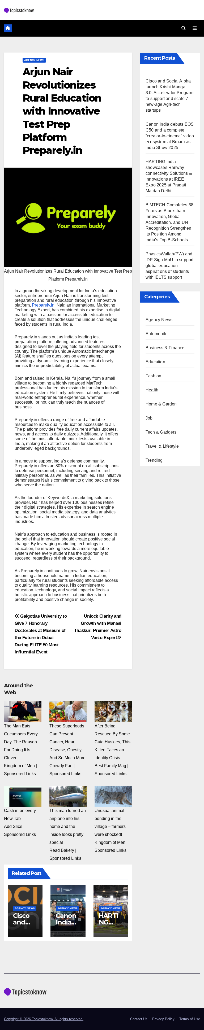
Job (149, 418)
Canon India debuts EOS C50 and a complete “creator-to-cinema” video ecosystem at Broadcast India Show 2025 (170, 136)
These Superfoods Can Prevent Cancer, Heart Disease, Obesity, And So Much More (67, 742)
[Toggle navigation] (194, 28)
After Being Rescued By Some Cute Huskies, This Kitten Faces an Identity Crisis (112, 742)
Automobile (157, 333)
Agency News (34, 60)
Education (155, 362)
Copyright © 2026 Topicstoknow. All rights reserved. (43, 1019)
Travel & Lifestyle (162, 446)
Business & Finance (165, 348)
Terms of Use (189, 1019)
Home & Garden (161, 404)
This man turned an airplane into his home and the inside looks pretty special (67, 826)
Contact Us (138, 1019)
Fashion (153, 376)
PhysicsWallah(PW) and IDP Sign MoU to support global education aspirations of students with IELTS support (170, 266)
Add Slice (13, 826)
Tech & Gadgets (161, 432)
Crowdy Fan (61, 765)
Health (152, 390)
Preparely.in (43, 305)
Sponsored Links (20, 773)
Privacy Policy (163, 1019)
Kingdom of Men (19, 765)
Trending (154, 460)
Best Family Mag (110, 765)
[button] (183, 28)
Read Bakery (61, 850)
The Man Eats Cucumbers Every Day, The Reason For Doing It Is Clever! (21, 742)
